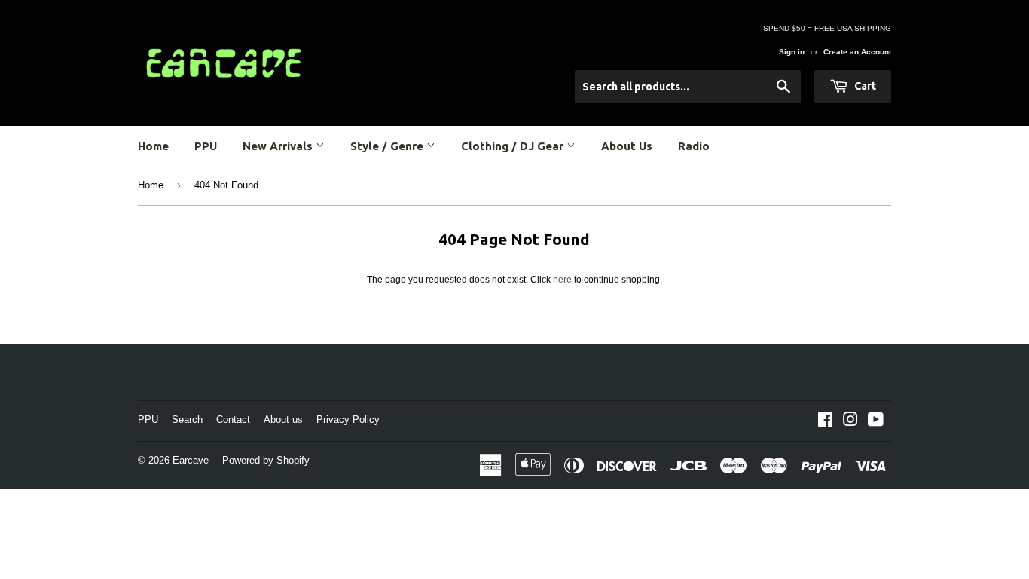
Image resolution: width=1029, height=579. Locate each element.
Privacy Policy (348, 419)
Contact (233, 419)
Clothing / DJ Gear (513, 145)
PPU (205, 145)
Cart (864, 86)
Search (187, 419)
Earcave (191, 460)
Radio (694, 145)
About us (283, 419)
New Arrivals (279, 145)
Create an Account (857, 51)
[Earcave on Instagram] (850, 422)
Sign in (792, 51)
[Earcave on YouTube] (876, 422)
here (562, 279)
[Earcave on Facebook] (825, 422)
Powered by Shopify (266, 460)
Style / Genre (388, 145)
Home (153, 145)
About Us (626, 145)
